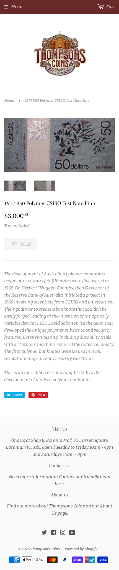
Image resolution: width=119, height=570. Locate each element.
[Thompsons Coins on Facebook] (53, 533)
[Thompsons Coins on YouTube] (72, 533)
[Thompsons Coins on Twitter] (44, 533)
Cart (110, 6)
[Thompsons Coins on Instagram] (63, 533)
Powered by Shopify (81, 549)
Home (9, 100)
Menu (17, 6)
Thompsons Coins (45, 549)
